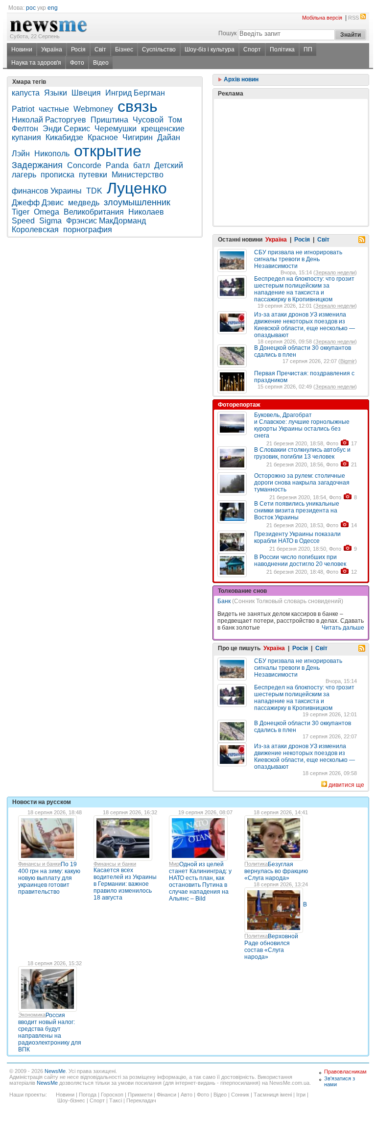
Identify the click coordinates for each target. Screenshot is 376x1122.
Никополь (52, 153)
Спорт (252, 49)
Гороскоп (112, 1095)
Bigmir (347, 361)
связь (138, 106)
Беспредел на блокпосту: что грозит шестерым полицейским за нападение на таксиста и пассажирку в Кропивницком (304, 289)
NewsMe (55, 1071)
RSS (353, 18)
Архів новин (240, 79)
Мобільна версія (322, 18)
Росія (78, 49)
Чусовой (148, 120)
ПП (308, 49)
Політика (282, 49)
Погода (87, 1095)
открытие (107, 151)
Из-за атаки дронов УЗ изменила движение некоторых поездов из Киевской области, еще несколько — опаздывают (304, 325)
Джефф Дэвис (38, 202)
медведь (83, 202)
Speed (23, 221)
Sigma (50, 221)
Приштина (109, 120)
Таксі (115, 1100)
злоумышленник (137, 202)
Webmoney (93, 109)
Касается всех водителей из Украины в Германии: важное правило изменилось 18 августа (125, 884)
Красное (103, 137)
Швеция (86, 93)
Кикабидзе (64, 137)
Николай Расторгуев (49, 120)
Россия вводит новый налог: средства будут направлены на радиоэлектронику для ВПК (49, 1032)
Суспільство (159, 49)
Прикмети (140, 1095)
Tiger (20, 212)
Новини (21, 49)
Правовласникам (345, 1071)
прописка (57, 175)
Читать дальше (343, 627)
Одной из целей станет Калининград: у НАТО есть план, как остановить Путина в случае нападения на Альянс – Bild (200, 881)
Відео (101, 62)
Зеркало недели (335, 272)
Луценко (137, 188)
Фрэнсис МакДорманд (106, 221)
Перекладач (141, 1100)
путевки (93, 175)
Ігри (301, 1095)
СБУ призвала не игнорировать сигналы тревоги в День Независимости (298, 259)
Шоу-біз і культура (210, 49)
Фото (77, 62)
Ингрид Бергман (135, 93)
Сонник (240, 1095)
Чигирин (137, 137)
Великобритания (94, 212)
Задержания (37, 165)
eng (52, 7)
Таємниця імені (273, 1095)
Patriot (23, 109)
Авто (186, 1095)
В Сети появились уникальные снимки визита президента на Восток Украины (296, 510)
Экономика (32, 1015)
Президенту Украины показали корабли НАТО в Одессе (297, 537)
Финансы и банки (39, 864)
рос (31, 7)
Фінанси (166, 1095)
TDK (94, 191)
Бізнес (124, 49)
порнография (87, 229)
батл (141, 165)
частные (54, 109)
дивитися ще (346, 784)
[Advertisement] (290, 137)
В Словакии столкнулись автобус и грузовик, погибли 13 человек (302, 453)
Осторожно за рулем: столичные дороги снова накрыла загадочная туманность (302, 482)
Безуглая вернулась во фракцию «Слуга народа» (276, 871)
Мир (174, 864)
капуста (26, 93)
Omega (46, 212)
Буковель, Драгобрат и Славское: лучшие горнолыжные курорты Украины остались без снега (302, 425)
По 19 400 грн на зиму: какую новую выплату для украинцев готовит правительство (49, 878)
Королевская (35, 229)
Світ (100, 49)
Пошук (227, 33)
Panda (117, 165)
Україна (51, 49)
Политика (256, 864)
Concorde (84, 165)
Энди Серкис (66, 128)
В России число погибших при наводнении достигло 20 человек (300, 560)
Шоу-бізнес (71, 1100)
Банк (224, 601)
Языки (55, 93)
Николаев (146, 212)
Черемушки (115, 128)
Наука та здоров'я (36, 62)
